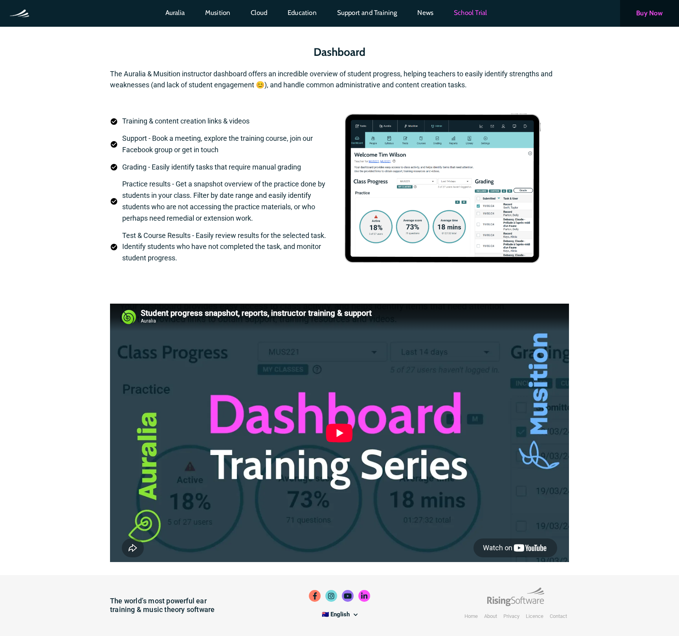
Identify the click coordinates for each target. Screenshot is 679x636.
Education (302, 13)
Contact (558, 616)
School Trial (470, 13)
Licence (534, 616)
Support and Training (367, 13)
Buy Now (649, 13)
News (425, 13)
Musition (218, 13)
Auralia (175, 13)
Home (471, 616)
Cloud (259, 13)
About (490, 616)
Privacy (511, 616)
